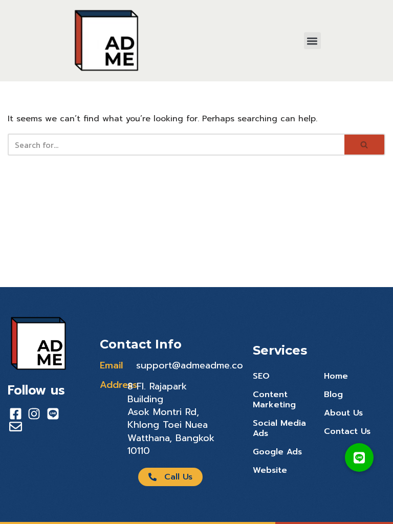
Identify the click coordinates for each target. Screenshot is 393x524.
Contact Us (347, 431)
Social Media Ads (279, 428)
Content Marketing (274, 399)
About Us (343, 413)
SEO (261, 376)
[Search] (364, 145)
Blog (333, 394)
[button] (312, 40)
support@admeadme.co (189, 365)
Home (336, 376)
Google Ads (277, 452)
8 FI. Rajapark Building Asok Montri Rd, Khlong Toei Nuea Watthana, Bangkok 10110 (170, 418)
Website (270, 470)
